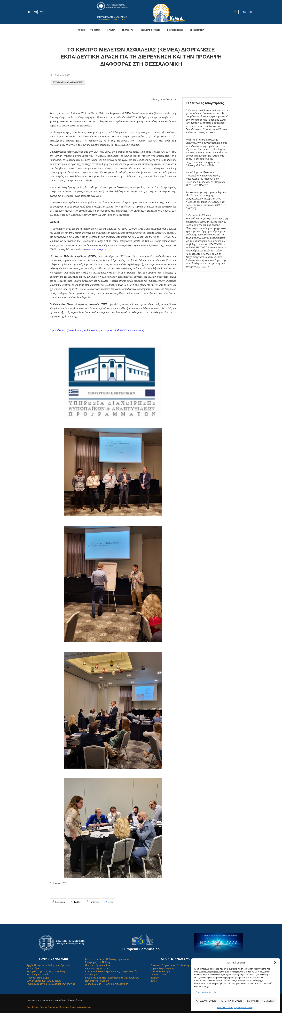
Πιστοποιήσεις (175, 30)
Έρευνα (111, 30)
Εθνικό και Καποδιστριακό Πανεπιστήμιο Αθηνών (112, 977)
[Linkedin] (41, 12)
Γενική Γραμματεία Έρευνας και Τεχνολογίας (51, 983)
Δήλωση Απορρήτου (243, 1007)
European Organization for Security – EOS (173, 965)
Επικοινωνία (197, 30)
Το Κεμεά (95, 30)
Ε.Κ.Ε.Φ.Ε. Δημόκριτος (96, 968)
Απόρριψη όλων (231, 1000)
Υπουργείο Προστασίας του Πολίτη (46, 971)
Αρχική (82, 30)
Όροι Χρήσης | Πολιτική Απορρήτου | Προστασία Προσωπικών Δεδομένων (59, 1007)
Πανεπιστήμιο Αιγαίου (97, 965)
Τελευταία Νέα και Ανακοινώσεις (68, 82)
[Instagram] (35, 12)
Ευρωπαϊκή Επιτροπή (162, 968)
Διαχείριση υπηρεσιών (206, 992)
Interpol (154, 977)
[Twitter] (29, 12)
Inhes (153, 980)
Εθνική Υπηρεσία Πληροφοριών (44, 980)
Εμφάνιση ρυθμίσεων (261, 1000)
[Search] (235, 12)
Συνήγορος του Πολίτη (97, 962)
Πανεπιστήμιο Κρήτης (97, 980)
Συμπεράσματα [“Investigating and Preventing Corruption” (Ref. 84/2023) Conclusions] (97, 330)
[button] (275, 962)
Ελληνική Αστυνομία (38, 974)
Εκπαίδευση (128, 30)
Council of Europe (160, 971)
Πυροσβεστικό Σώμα (38, 977)
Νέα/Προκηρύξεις (150, 30)
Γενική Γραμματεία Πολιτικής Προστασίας (108, 959)
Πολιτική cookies (225, 1007)
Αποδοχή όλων (206, 1000)
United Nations (158, 974)
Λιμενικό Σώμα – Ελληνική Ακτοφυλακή (106, 983)
